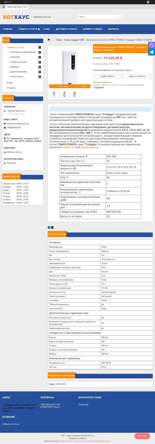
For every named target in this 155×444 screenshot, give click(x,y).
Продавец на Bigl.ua (77, 438)
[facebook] (49, 228)
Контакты (113, 29)
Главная (7, 29)
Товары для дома (19, 62)
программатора (89, 147)
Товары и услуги (27, 29)
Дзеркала (15, 67)
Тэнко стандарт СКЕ (74, 40)
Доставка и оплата (66, 29)
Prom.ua (90, 436)
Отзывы (11, 87)
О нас (47, 29)
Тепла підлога (17, 76)
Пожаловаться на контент (71, 441)
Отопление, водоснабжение (23, 52)
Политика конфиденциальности (97, 441)
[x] (52, 228)
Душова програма (19, 72)
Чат (145, 436)
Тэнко (59, 40)
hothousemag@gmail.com (18, 123)
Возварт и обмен (92, 29)
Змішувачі (15, 57)
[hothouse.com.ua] (16, 17)
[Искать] (120, 16)
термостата (69, 147)
